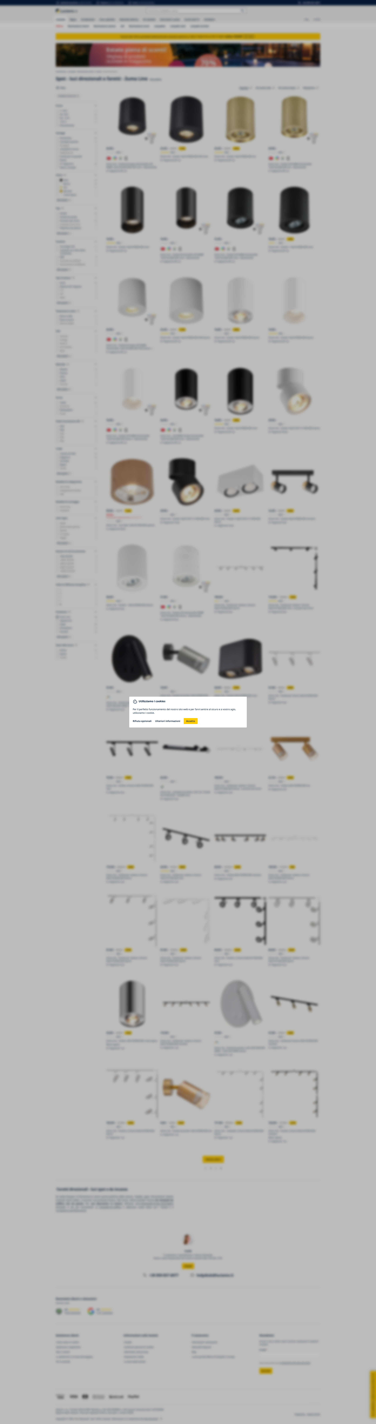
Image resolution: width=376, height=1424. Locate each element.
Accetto (190, 721)
